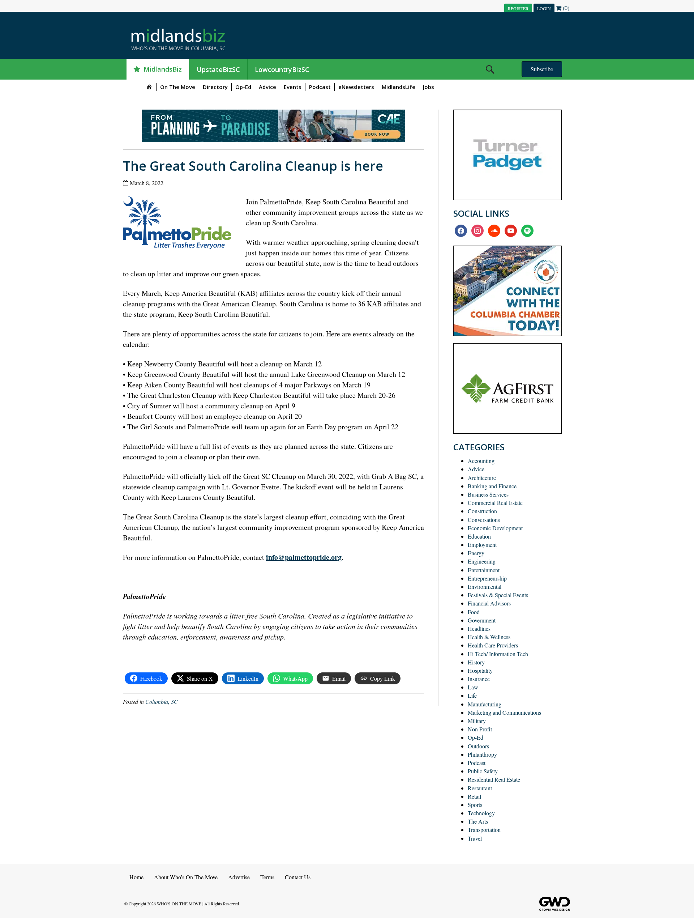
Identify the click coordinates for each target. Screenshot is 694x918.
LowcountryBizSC (282, 69)
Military (477, 720)
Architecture (482, 477)
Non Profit (480, 729)
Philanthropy (482, 754)
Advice (267, 86)
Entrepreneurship (487, 578)
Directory (215, 86)
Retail (474, 796)
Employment (482, 544)
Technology (481, 813)
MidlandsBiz (162, 69)
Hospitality (480, 670)
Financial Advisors (489, 603)
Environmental (484, 586)
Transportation (484, 829)
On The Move (177, 86)
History (476, 662)
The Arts (478, 821)
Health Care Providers (493, 645)
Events (292, 86)
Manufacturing (484, 704)
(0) (565, 8)
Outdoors (478, 746)
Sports (475, 804)
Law (473, 687)
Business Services (488, 494)
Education (479, 536)
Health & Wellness (489, 637)
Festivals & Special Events (498, 595)
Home (136, 877)
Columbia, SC (161, 701)
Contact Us (297, 877)
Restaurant (480, 788)
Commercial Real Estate (495, 502)
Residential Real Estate (494, 779)
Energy (476, 553)
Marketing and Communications (504, 712)
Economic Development (495, 528)
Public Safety (483, 771)
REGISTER (518, 8)
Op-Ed (243, 86)
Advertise (239, 877)
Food (474, 612)
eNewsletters (356, 86)
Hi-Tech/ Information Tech (498, 654)
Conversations (484, 519)
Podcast (320, 86)
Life (472, 695)
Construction (482, 511)
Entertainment (484, 570)
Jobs (428, 86)
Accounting (481, 460)
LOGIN (544, 8)
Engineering (482, 561)
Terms (267, 877)
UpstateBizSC (218, 69)
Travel (475, 838)
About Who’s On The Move (186, 877)
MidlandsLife (398, 86)
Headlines (479, 628)
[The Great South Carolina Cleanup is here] (180, 224)
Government (482, 620)
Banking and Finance (492, 486)
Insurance (479, 679)
